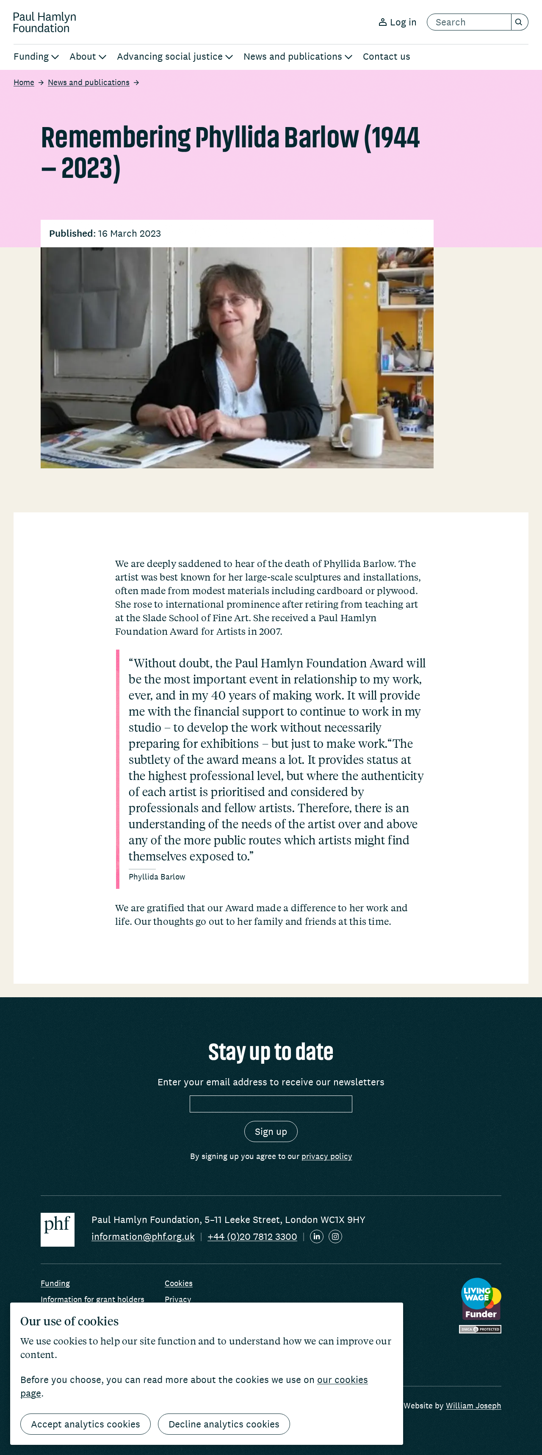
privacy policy (326, 1156)
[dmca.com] (480, 1329)
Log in (403, 22)
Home (24, 82)
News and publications (89, 82)
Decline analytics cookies (224, 1424)
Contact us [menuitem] (386, 56)
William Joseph (473, 1405)
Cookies (179, 1283)
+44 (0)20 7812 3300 (252, 1236)
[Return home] (45, 22)
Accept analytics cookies (85, 1424)
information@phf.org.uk (143, 1236)
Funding (55, 1283)
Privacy (178, 1299)
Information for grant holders (92, 1299)
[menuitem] (36, 57)
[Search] (520, 22)
